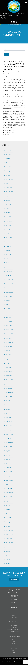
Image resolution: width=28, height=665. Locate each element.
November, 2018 (9, 384)
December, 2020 (9, 279)
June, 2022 (8, 204)
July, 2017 (8, 451)
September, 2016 (9, 492)
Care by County (14, 625)
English (2, 18)
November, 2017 (9, 434)
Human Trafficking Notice (14, 631)
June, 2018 (8, 405)
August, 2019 (9, 346)
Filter (6, 54)
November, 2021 (9, 233)
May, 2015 (8, 559)
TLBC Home (14, 639)
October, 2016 (9, 488)
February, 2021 (9, 271)
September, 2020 (9, 292)
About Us (14, 650)
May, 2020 (8, 308)
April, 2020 (8, 313)
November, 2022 (9, 183)
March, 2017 (8, 467)
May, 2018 (8, 409)
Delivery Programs (14, 648)
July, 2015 (8, 551)
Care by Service (14, 627)
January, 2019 (9, 375)
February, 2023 (9, 171)
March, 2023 (8, 166)
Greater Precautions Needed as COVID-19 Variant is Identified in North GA (14, 65)
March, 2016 (8, 517)
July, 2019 (8, 350)
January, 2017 (9, 476)
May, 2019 (8, 359)
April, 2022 (8, 212)
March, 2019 (8, 367)
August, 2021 (9, 246)
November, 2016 (9, 484)
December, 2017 (9, 430)
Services (14, 641)
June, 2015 (8, 555)
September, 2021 (9, 242)
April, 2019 (8, 363)
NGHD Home (14, 610)
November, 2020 (9, 283)
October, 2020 (9, 288)
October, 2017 (9, 438)
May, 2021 (8, 258)
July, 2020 (8, 300)
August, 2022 (9, 196)
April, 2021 (8, 263)
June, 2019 (8, 354)
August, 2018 (9, 396)
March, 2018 (8, 417)
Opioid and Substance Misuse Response (14, 629)
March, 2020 (8, 317)
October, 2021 (9, 237)
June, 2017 (8, 455)
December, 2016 (9, 480)
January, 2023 (9, 175)
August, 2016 (9, 497)
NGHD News (14, 613)
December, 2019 (9, 329)
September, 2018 (9, 392)
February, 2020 (9, 321)
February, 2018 (9, 421)
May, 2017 (8, 459)
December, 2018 (9, 380)
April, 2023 (8, 162)
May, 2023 (8, 158)
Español (6, 18)
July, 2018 (8, 400)
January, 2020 (9, 325)
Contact (14, 652)
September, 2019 (9, 342)
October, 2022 (9, 187)
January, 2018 (9, 425)
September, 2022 (9, 191)
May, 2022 (8, 208)
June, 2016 (8, 505)
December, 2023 (9, 150)
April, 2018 (8, 413)
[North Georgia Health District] (14, 6)
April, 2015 (8, 563)
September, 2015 (9, 542)
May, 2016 (8, 509)
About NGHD (14, 615)
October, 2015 (9, 538)
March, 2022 (8, 217)
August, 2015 (9, 547)
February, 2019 (9, 371)
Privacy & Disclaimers (14, 617)
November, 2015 (9, 534)
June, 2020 (8, 304)
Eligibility (14, 643)
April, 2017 (8, 463)
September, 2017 (9, 442)
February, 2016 (9, 522)
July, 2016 (8, 501)
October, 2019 (9, 338)
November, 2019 (9, 334)
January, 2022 (9, 225)
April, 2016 (8, 513)
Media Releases (11, 76)
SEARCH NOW (14, 579)
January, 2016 (9, 526)
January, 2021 (9, 275)
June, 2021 (8, 254)
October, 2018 (9, 388)
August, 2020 (9, 296)
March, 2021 (8, 267)
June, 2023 (8, 154)
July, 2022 (8, 200)
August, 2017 (9, 446)
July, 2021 (8, 250)
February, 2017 (9, 471)
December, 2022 (9, 179)
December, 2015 (9, 530)
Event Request (14, 646)
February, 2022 (9, 221)
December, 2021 (9, 229)
